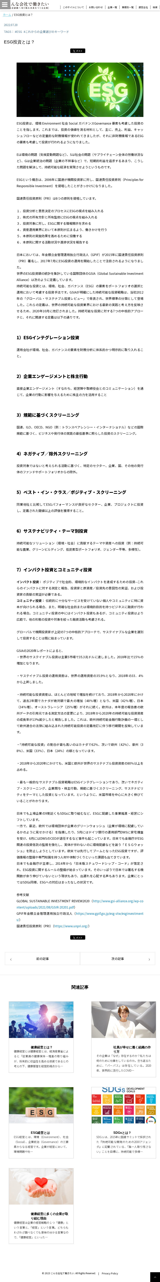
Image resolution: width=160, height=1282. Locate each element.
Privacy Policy (110, 1273)
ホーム (7, 15)
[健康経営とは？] (41, 1020)
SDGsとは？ (122, 1132)
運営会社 (143, 7)
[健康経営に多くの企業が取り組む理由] (41, 1186)
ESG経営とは (40, 1132)
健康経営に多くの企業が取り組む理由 (49, 1216)
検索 (155, 7)
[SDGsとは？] (124, 1105)
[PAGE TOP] (155, 1277)
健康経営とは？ (42, 1047)
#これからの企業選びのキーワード (46, 32)
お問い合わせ (96, 7)
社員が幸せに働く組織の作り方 (132, 1049)
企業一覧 (112, 7)
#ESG (18, 32)
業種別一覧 (128, 7)
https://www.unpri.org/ (71, 926)
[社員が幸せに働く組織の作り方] (124, 1020)
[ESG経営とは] (41, 1105)
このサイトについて (73, 7)
